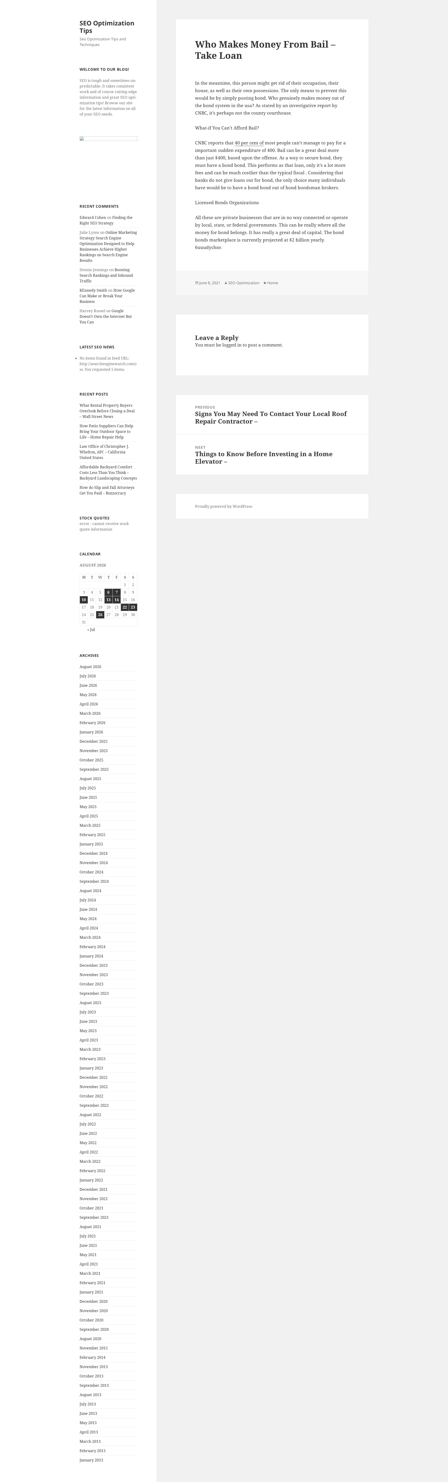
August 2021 (90, 1226)
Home (272, 282)
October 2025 (91, 760)
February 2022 (92, 1170)
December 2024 (94, 853)
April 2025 (89, 816)
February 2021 (92, 1282)
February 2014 (92, 1357)
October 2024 (91, 872)
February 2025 (92, 834)
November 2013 (94, 1366)
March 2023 (90, 1049)
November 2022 (94, 1086)
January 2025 (91, 844)
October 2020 (91, 1320)
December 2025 (94, 741)
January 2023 (91, 1068)
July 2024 (88, 900)
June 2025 (88, 797)
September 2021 (94, 1217)
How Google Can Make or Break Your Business (107, 296)
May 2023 (88, 1030)
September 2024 (94, 881)
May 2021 (88, 1254)
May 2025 (88, 806)
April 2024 (89, 928)
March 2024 (90, 937)
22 (125, 607)
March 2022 (90, 1161)
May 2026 (88, 694)
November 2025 (94, 750)
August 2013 (90, 1394)
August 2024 (90, 890)
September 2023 (94, 993)
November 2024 (94, 862)
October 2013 (91, 1376)
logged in (232, 345)
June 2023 (88, 1021)
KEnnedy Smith (93, 290)
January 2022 (91, 1180)
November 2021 (94, 1198)
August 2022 (90, 1114)
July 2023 (88, 1012)
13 (108, 599)
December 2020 (94, 1301)
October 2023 (91, 984)
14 (117, 599)
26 (100, 614)
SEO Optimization (243, 282)
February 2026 (92, 722)
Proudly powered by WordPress (223, 506)
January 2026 (91, 732)
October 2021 (91, 1208)
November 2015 (94, 1348)
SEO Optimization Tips (107, 27)
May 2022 (88, 1142)
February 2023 (92, 1058)
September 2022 (94, 1105)
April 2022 (89, 1152)
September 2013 (94, 1385)
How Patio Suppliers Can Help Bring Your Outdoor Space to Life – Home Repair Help (106, 431)
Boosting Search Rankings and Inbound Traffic (106, 275)
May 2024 (88, 918)
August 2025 (90, 778)
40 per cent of (249, 143)
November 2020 (94, 1310)
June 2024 (88, 909)
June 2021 (88, 1245)
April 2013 (89, 1432)
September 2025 (94, 769)
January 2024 (91, 956)
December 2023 (94, 965)
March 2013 (90, 1441)
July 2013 (88, 1404)
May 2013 (88, 1422)
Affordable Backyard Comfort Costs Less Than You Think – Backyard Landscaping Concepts (108, 472)
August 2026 (90, 666)
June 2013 (88, 1413)
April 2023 (89, 1040)
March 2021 (90, 1273)
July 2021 (88, 1236)
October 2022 (91, 1096)
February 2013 (92, 1450)
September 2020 (94, 1329)
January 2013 (91, 1460)
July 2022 (88, 1124)
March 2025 (90, 825)
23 (133, 607)
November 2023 (94, 974)
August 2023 (90, 1002)
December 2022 (94, 1077)
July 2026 (88, 676)
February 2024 (92, 946)
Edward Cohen (93, 217)
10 (84, 599)
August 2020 (90, 1338)
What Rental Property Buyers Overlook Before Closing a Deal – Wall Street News (107, 411)
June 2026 (88, 685)
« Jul (91, 629)
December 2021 (94, 1189)
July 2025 (88, 788)
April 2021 (89, 1264)
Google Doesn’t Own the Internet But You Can (106, 316)
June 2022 (88, 1133)
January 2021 (91, 1292)
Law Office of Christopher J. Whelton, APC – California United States (104, 452)
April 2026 (89, 704)
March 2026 (90, 713)
